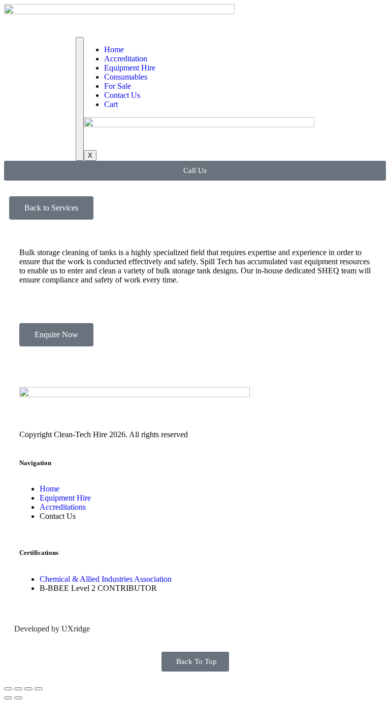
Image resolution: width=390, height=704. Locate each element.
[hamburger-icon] (80, 99)
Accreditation (125, 58)
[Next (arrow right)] (18, 697)
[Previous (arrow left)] (8, 697)
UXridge (75, 628)
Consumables (125, 77)
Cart (111, 104)
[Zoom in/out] (39, 688)
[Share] (18, 688)
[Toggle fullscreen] (28, 688)
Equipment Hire (129, 67)
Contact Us (122, 95)
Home (114, 49)
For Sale (117, 86)
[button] (51, 208)
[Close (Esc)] (8, 688)
